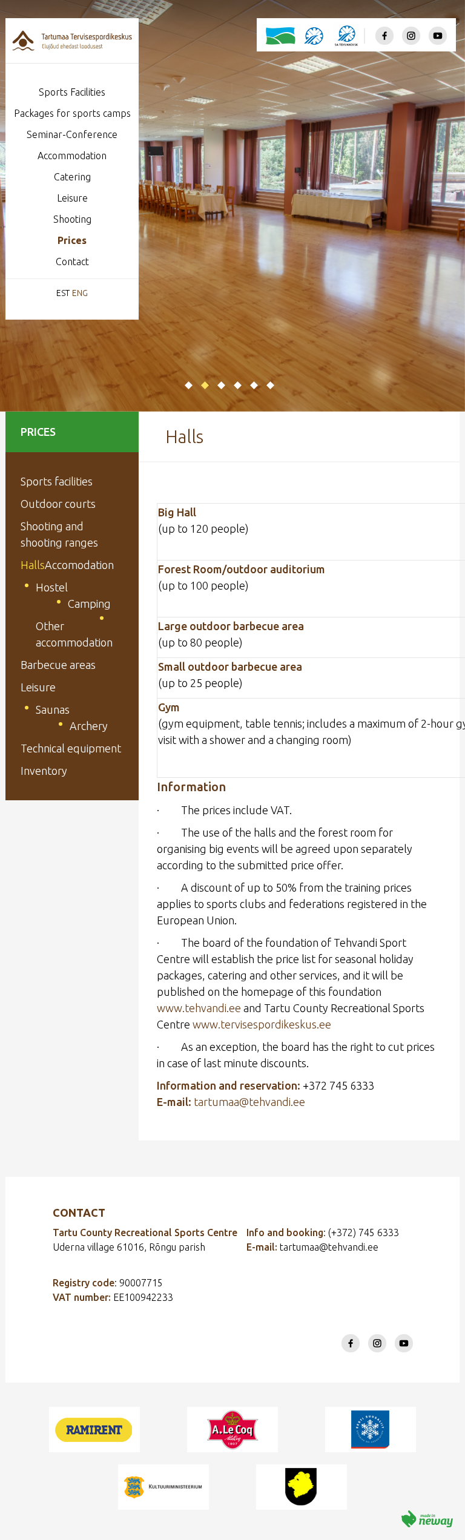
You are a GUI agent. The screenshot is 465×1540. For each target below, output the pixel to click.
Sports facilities (57, 481)
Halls (33, 565)
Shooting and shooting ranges (59, 534)
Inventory (44, 771)
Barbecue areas (58, 665)
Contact (72, 261)
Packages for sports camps (72, 113)
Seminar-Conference (72, 134)
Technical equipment (71, 748)
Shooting (72, 219)
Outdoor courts (58, 504)
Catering (72, 176)
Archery (89, 726)
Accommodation (72, 155)
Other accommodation (74, 634)
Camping (89, 603)
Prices (72, 240)
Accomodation (79, 565)
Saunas (53, 709)
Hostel (52, 587)
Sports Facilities (72, 92)
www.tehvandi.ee (199, 1008)
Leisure (72, 197)
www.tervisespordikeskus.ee (262, 1024)
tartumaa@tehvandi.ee (249, 1102)
